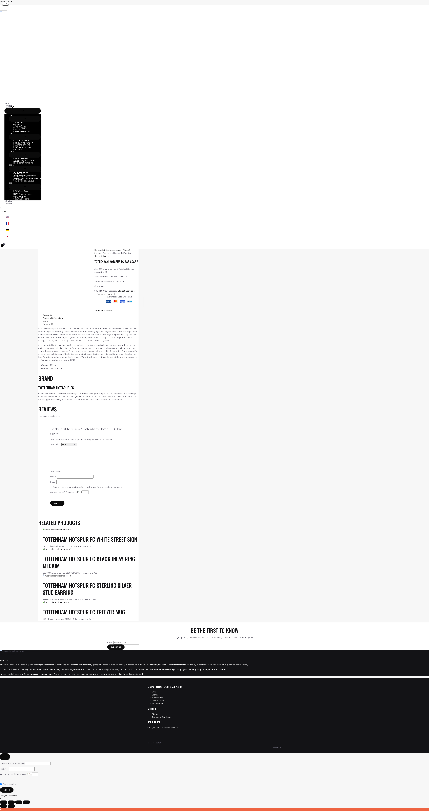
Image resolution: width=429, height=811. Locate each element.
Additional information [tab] (53, 318)
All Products (157, 704)
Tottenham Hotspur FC (104, 294)
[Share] (18, 802)
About (155, 714)
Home (97, 250)
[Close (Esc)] (26, 802)
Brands (155, 695)
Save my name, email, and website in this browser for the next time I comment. (88, 487)
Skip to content (7, 1)
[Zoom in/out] (3, 802)
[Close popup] (5, 756)
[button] (12, 107)
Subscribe (116, 647)
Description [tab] (48, 315)
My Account (157, 698)
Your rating (55, 444)
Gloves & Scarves (101, 256)
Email (53, 482)
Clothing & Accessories (111, 250)
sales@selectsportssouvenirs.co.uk (162, 727)
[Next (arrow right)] (11, 806)
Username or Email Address (12, 763)
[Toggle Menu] (22, 111)
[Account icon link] (1, 207)
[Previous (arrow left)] (3, 806)
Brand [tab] (45, 321)
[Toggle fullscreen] (11, 802)
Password (4, 769)
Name (53, 477)
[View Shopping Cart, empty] (2, 245)
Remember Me (9, 784)
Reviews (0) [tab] (48, 324)
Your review (56, 471)
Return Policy (158, 701)
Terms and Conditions (161, 717)
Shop (154, 692)
